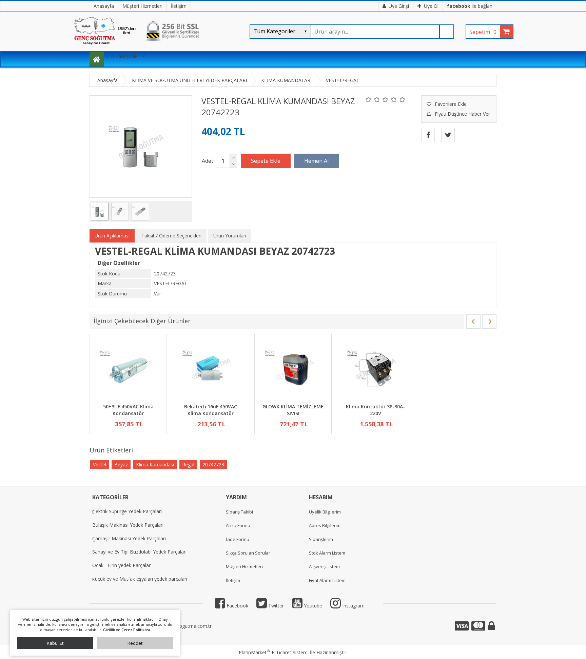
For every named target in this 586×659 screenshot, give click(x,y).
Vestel (99, 464)
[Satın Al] (316, 160)
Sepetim (482, 32)
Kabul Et (55, 643)
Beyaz (121, 464)
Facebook (236, 605)
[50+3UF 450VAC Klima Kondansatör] (128, 369)
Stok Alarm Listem (327, 553)
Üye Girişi (399, 6)
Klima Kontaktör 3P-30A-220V (375, 409)
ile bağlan (469, 6)
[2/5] (372, 99)
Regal (188, 464)
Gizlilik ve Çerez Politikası (126, 629)
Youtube (312, 605)
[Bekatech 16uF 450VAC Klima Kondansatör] (210, 369)
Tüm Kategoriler (121, 56)
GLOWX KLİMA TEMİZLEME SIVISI (293, 409)
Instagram (353, 605)
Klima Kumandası (155, 464)
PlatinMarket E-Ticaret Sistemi (274, 652)
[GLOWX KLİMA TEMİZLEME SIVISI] (293, 369)
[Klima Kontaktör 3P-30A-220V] (375, 369)
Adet (207, 160)
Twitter (275, 605)
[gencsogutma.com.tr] (157, 47)
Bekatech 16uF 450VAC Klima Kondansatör (210, 409)
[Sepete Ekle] (266, 160)
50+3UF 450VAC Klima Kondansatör (128, 409)
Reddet (135, 643)
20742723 (213, 464)
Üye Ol (431, 6)
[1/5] (368, 99)
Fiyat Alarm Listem (327, 580)
